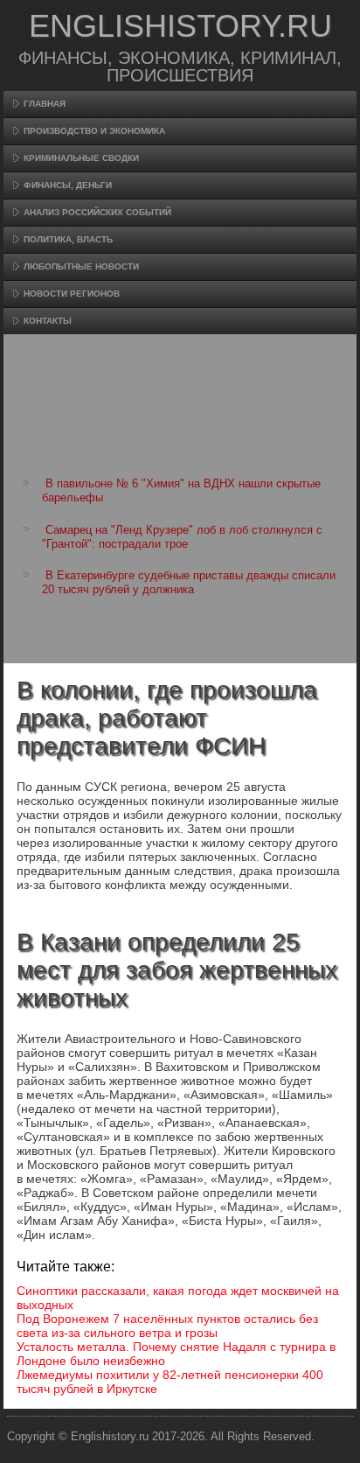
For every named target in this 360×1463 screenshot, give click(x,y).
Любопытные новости (81, 266)
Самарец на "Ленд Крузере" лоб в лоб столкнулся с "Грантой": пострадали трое (182, 536)
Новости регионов (72, 293)
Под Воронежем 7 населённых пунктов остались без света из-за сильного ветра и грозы (167, 1326)
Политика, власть (68, 239)
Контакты (48, 321)
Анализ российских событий (97, 212)
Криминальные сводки (81, 158)
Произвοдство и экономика (94, 131)
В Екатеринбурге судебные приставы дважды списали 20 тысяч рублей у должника (189, 582)
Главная (45, 103)
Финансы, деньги (68, 185)
